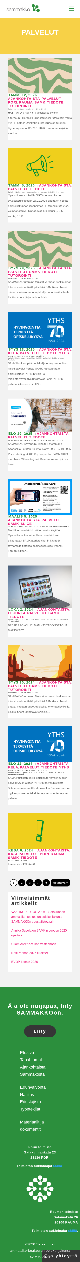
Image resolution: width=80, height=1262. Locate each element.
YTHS (64, 353)
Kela (13, 353)
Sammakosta (32, 1074)
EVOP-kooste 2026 (24, 961)
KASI (12, 854)
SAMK (39, 102)
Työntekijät (30, 1109)
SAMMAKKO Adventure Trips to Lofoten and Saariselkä (35, 440)
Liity (40, 1031)
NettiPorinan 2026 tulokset (29, 953)
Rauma (26, 102)
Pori (12, 102)
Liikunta (17, 613)
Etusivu (27, 1052)
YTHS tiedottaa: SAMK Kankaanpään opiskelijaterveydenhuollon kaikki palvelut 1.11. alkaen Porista (36, 358)
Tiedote (55, 102)
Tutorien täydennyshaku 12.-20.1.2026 (27, 109)
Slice (26, 524)
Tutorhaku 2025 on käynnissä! (23, 278)
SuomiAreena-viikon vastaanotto (33, 944)
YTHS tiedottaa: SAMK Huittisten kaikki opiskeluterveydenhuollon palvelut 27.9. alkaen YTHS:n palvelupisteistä (36, 772)
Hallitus (27, 1094)
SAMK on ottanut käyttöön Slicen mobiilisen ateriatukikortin (38, 526)
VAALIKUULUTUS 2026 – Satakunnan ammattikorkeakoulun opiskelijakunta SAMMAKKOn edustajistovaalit (38, 916)
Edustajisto (30, 1101)
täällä (57, 1166)
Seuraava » (60, 882)
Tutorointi (19, 106)
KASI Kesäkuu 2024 (17, 860)
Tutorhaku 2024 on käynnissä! (23, 692)
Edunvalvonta (33, 1087)
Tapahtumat (31, 1059)
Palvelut (51, 99)
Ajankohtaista (24, 99)
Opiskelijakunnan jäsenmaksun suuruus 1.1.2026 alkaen (36, 192)
